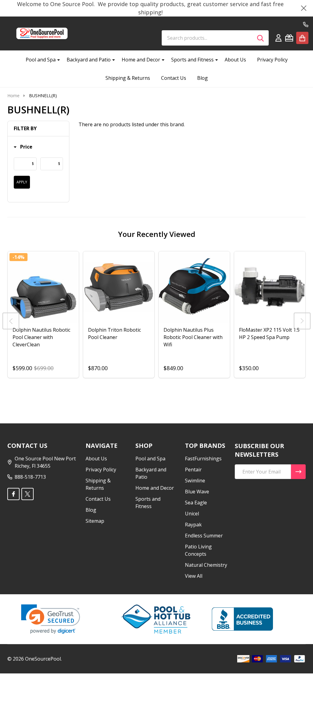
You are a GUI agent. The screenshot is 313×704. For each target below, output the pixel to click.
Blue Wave (197, 491)
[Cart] (302, 38)
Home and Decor (141, 59)
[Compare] (58, 329)
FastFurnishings (203, 458)
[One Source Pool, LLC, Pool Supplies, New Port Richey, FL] (242, 619)
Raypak (193, 524)
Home (13, 95)
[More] (56, 59)
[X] (27, 494)
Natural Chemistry (206, 565)
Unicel (192, 513)
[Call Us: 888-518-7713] (305, 24)
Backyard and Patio (89, 59)
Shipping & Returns (127, 78)
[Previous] (10, 320)
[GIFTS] (289, 38)
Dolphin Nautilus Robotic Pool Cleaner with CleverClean (41, 337)
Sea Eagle (196, 502)
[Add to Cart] (261, 329)
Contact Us (173, 78)
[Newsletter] (298, 471)
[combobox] (215, 38)
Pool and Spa (41, 59)
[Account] (278, 38)
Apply (22, 182)
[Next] (302, 320)
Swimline (195, 480)
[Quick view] (73, 329)
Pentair (193, 469)
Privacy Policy (272, 59)
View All (193, 576)
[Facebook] (13, 494)
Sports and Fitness (192, 59)
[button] (23, 146)
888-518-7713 (30, 477)
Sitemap (95, 521)
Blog (202, 78)
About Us (235, 59)
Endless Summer (204, 535)
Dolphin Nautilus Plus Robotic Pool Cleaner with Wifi (193, 337)
